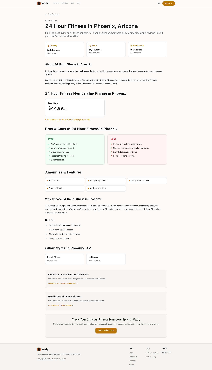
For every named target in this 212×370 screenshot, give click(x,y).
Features (56, 3)
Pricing (65, 3)
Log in (131, 353)
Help (78, 3)
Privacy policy (151, 357)
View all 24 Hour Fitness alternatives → (63, 284)
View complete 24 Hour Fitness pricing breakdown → (69, 119)
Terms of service (152, 353)
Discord (168, 353)
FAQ (72, 3)
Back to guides (53, 14)
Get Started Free (106, 330)
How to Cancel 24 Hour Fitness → (61, 305)
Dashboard (133, 357)
